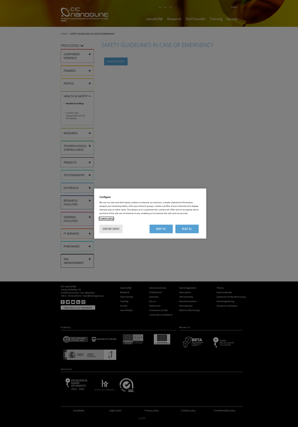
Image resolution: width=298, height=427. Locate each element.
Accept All (161, 228)
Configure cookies (111, 228)
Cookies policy (106, 218)
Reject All (187, 228)
